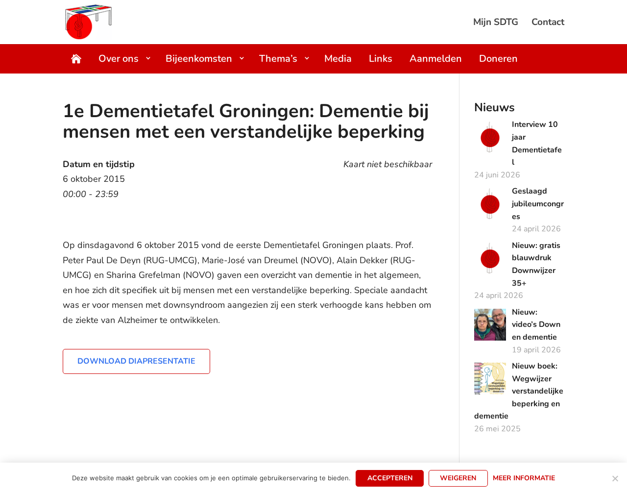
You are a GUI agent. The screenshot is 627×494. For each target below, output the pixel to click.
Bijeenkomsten (199, 58)
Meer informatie (524, 478)
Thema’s (278, 58)
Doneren (498, 58)
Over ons (118, 58)
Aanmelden (436, 58)
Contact (547, 23)
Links (380, 58)
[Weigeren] (615, 478)
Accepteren (389, 478)
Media (338, 58)
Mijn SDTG (495, 23)
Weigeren (458, 478)
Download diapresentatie (136, 361)
